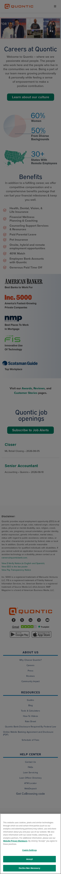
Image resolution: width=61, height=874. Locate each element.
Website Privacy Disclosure (15, 840)
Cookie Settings (29, 850)
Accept (29, 859)
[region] (30, 843)
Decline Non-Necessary (29, 868)
